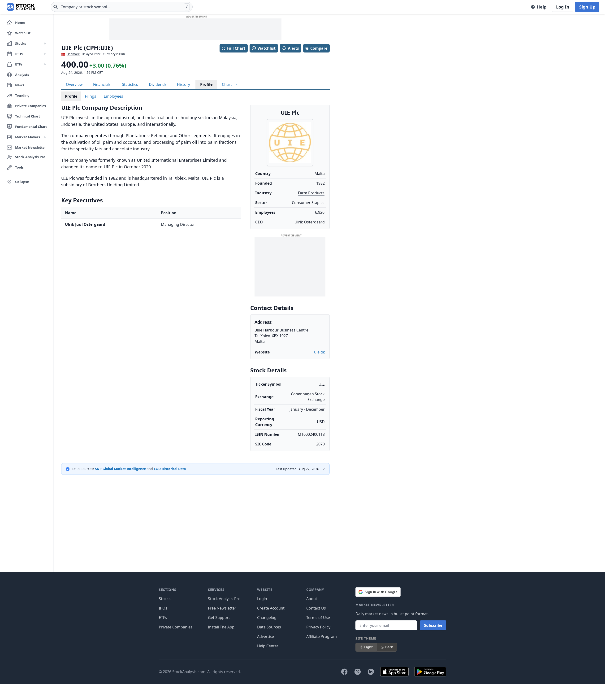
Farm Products (311, 193)
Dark (389, 647)
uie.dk (319, 352)
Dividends (158, 84)
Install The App (221, 627)
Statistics (130, 84)
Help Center (267, 646)
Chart (227, 84)
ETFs (163, 617)
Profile (206, 84)
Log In (562, 7)
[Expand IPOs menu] (45, 54)
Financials (102, 84)
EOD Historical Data (170, 468)
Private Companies (175, 627)
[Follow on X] (357, 671)
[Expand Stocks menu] (45, 43)
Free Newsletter (222, 608)
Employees (113, 96)
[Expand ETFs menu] (45, 64)
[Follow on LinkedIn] (371, 671)
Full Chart (236, 48)
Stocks (165, 598)
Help (541, 7)
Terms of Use (318, 617)
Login (262, 598)
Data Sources (269, 627)
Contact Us (316, 608)
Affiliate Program (321, 636)
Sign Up (587, 7)
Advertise (265, 636)
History (183, 84)
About (311, 598)
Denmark (73, 54)
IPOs (163, 608)
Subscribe (433, 625)
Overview (74, 84)
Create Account (271, 608)
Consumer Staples (308, 202)
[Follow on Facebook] (344, 671)
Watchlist (267, 48)
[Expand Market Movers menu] (45, 137)
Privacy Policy (318, 627)
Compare (318, 48)
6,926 (319, 212)
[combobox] (122, 7)
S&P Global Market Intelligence (120, 468)
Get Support (219, 617)
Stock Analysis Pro (224, 598)
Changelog (267, 617)
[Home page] (21, 7)
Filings (90, 96)
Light (368, 647)
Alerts (293, 48)
